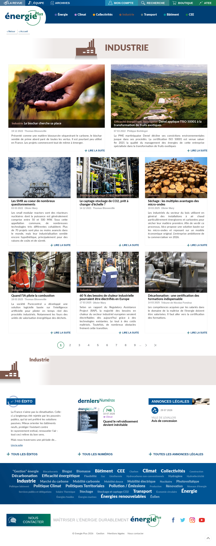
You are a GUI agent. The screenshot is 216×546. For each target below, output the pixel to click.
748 (109, 410)
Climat (82, 14)
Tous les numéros (97, 454)
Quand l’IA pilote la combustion (33, 295)
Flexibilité (90, 476)
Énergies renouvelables (123, 496)
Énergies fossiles (65, 497)
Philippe (137, 131)
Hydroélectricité (195, 476)
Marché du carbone (54, 481)
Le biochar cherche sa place (42, 123)
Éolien (155, 496)
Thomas (35, 131)
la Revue (15, 3)
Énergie (63, 14)
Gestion (100, 533)
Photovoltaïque (187, 481)
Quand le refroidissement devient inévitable (120, 423)
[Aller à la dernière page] (155, 345)
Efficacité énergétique (61, 476)
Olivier (31, 208)
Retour (11, 31)
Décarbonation (24, 476)
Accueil (24, 31)
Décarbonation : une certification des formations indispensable (173, 297)
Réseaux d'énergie (197, 486)
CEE (191, 14)
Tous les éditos (24, 454)
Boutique (185, 3)
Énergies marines (87, 497)
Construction (196, 472)
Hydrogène (175, 476)
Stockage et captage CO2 (113, 491)
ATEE (208, 3)
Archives (62, 3)
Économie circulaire (166, 492)
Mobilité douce (113, 481)
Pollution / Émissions (127, 486)
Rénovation (174, 486)
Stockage (86, 491)
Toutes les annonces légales (178, 454)
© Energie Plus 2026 (82, 533)
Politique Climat (47, 486)
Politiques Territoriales (85, 486)
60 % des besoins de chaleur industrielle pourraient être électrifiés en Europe (107, 297)
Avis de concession (164, 420)
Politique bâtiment (19, 486)
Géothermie (115, 476)
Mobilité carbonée (86, 481)
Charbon (133, 472)
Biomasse (83, 471)
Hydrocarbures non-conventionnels (145, 476)
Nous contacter (136, 533)
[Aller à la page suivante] (145, 345)
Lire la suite (96, 150)
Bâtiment (173, 14)
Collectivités (104, 14)
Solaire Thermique (65, 492)
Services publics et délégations (35, 492)
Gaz (103, 476)
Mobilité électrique (141, 481)
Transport (150, 14)
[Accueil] (24, 18)
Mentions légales (116, 533)
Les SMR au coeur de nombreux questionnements (33, 203)
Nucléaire (166, 481)
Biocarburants (50, 472)
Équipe (38, 3)
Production (155, 486)
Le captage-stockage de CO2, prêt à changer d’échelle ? (104, 203)
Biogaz (67, 471)
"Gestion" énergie (26, 471)
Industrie (128, 14)
